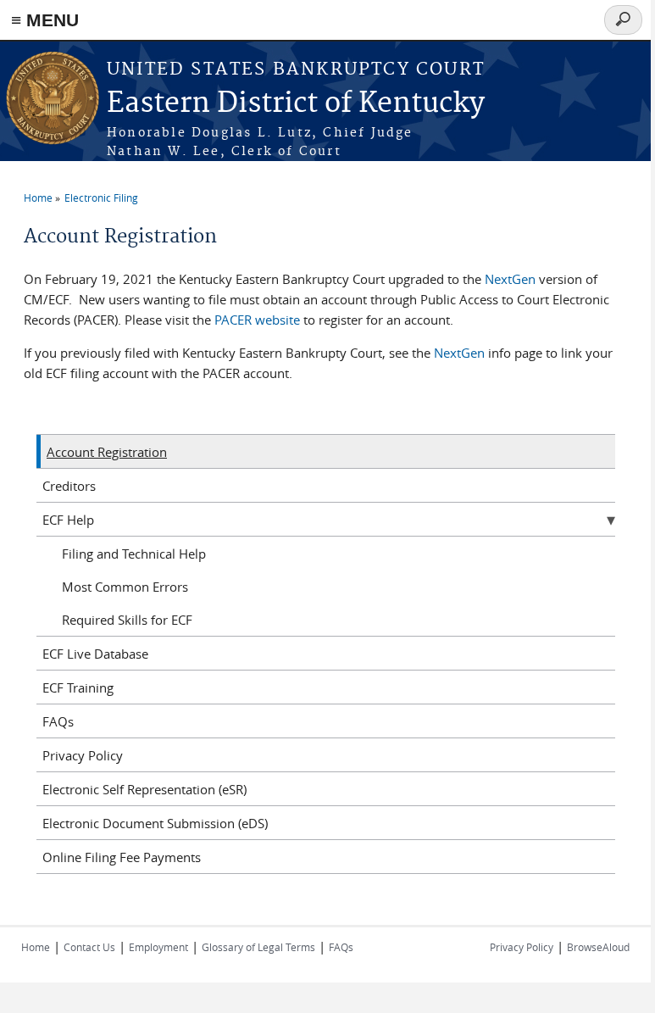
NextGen (510, 278)
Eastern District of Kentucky (296, 103)
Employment (158, 947)
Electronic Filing (101, 197)
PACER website (257, 319)
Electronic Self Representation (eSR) (144, 789)
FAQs (58, 721)
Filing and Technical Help (134, 553)
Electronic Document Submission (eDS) (155, 823)
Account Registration (107, 451)
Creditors (69, 485)
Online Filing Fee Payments (121, 857)
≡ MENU (45, 20)
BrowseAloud (598, 947)
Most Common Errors (125, 586)
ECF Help (68, 519)
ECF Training (78, 687)
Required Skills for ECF (127, 619)
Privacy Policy (82, 755)
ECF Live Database (95, 653)
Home (38, 197)
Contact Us (89, 947)
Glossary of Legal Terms (258, 947)
